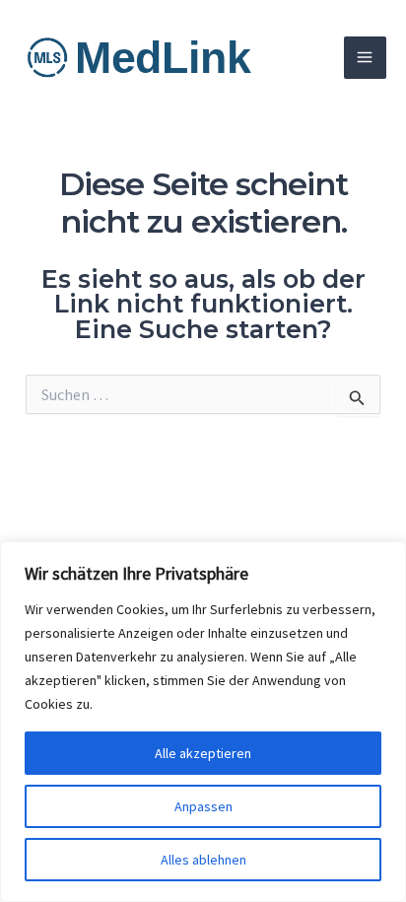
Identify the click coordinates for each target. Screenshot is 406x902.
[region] (203, 721)
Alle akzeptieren (203, 753)
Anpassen (203, 806)
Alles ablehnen (203, 859)
